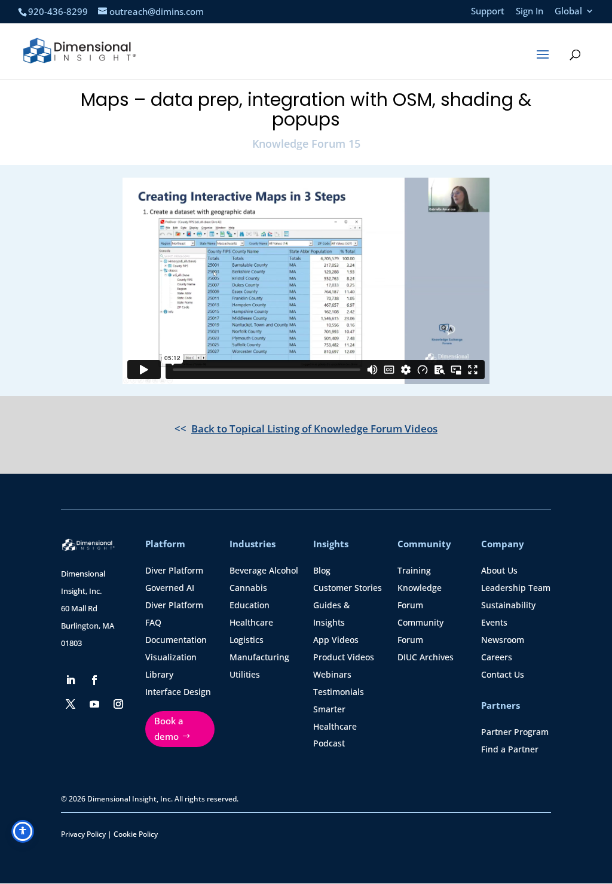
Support (487, 12)
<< (306, 428)
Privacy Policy (83, 834)
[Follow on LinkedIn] (70, 680)
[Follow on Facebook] (94, 680)
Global (568, 12)
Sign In (529, 12)
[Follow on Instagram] (118, 704)
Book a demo (168, 728)
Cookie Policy (136, 834)
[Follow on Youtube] (94, 704)
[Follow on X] (70, 704)
